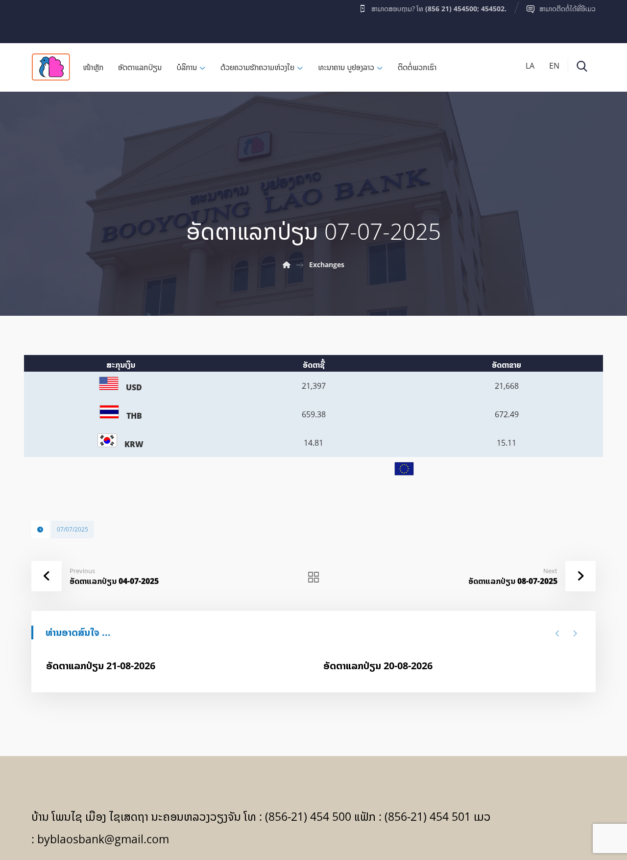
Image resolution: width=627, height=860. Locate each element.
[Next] (575, 633)
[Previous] (558, 633)
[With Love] (51, 67)
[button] (50, 19)
